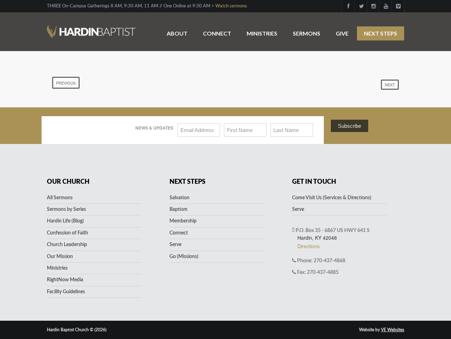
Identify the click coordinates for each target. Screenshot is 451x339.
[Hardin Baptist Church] (91, 28)
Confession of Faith (67, 233)
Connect (217, 33)
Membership (183, 221)
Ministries (262, 33)
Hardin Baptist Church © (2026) (76, 330)
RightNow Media (65, 279)
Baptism (178, 209)
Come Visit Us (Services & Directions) (331, 197)
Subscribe (349, 126)
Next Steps (380, 33)
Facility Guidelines (66, 291)
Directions (308, 246)
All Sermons (60, 197)
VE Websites (392, 330)
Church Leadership (67, 244)
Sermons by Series (66, 209)
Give (342, 33)
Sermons (306, 33)
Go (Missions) (183, 256)
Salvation (179, 197)
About (177, 33)
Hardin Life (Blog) (65, 221)
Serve (175, 244)
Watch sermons (231, 6)
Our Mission (60, 256)
